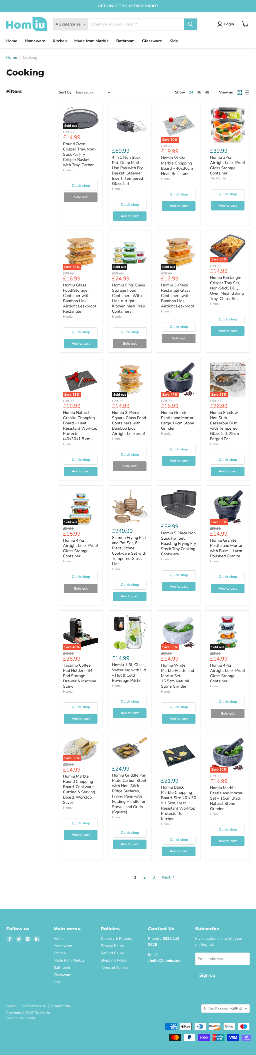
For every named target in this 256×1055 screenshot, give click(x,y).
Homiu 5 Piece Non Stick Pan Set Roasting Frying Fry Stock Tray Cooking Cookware (178, 543)
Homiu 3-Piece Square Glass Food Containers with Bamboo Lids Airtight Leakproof (129, 423)
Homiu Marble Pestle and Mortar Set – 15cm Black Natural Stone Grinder (226, 798)
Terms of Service (114, 967)
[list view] (246, 92)
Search (11, 1006)
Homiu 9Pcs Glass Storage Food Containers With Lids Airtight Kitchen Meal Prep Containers (128, 298)
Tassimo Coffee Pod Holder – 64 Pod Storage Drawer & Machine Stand (79, 676)
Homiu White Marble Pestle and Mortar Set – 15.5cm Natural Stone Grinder (177, 676)
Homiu (67, 170)
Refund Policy (112, 953)
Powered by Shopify (21, 1018)
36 (199, 92)
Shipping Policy (114, 960)
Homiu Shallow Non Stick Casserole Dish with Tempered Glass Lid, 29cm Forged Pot (224, 426)
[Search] (190, 24)
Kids (174, 41)
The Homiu (218, 178)
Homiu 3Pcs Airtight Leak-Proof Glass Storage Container (227, 165)
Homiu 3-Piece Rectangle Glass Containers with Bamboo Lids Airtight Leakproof (177, 295)
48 (207, 92)
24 (191, 92)
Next (167, 877)
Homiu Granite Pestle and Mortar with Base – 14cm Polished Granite (226, 548)
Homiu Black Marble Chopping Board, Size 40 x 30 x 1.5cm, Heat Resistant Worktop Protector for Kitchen (178, 803)
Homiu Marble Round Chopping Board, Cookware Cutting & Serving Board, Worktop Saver (79, 789)
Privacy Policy (112, 945)
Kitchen (60, 41)
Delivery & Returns (116, 938)
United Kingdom (223, 1008)
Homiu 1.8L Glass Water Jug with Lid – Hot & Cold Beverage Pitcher (129, 672)
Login (229, 23)
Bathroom (125, 41)
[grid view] (239, 92)
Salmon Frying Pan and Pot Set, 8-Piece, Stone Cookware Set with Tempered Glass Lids (129, 551)
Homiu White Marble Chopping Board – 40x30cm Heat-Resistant (177, 165)
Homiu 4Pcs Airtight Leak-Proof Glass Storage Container (80, 548)
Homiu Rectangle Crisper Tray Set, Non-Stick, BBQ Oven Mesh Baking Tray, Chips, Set (227, 288)
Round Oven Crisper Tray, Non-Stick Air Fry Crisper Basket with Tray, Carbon (79, 154)
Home (11, 41)
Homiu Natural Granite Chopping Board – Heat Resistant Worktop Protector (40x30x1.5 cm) (80, 426)
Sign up (207, 975)
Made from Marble (91, 41)
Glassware (152, 41)
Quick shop (81, 185)
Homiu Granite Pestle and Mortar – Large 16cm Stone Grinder (178, 420)
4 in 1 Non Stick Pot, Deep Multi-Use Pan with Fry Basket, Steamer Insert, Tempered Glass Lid (127, 170)
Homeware (35, 41)
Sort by (65, 92)
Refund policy (61, 1006)
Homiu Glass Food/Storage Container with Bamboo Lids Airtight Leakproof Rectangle (79, 298)
